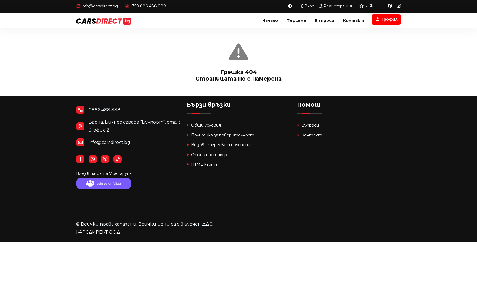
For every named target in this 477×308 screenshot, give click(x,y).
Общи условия (205, 125)
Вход (309, 6)
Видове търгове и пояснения (221, 144)
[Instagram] (399, 6)
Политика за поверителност (222, 135)
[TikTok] (119, 159)
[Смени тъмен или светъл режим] (290, 6)
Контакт (353, 20)
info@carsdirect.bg (100, 6)
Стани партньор (208, 154)
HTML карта (204, 164)
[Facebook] (390, 6)
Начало (270, 20)
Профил (388, 19)
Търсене (296, 20)
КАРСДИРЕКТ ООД (98, 232)
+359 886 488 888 (147, 6)
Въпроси (324, 20)
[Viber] (107, 159)
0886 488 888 (104, 110)
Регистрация (337, 6)
